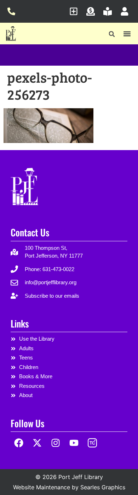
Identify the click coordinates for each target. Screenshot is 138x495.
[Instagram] (55, 443)
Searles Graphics (102, 487)
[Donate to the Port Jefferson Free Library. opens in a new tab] (92, 11)
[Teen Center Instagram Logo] (92, 443)
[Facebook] (19, 443)
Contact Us (30, 232)
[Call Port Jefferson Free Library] (13, 11)
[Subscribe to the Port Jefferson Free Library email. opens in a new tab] (75, 11)
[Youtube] (73, 443)
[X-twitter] (37, 443)
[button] (112, 34)
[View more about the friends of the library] (109, 11)
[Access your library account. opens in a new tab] (126, 11)
